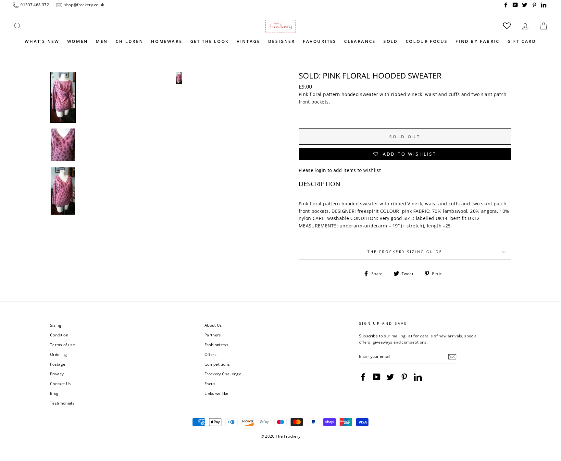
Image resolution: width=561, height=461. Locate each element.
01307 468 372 (34, 4)
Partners (213, 334)
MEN (102, 41)
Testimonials (62, 403)
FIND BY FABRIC (477, 41)
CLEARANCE (359, 41)
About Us (213, 325)
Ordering (58, 354)
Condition (59, 334)
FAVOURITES (319, 41)
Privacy (57, 373)
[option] (179, 171)
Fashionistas (216, 344)
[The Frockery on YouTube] (376, 377)
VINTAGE (248, 41)
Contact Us (60, 383)
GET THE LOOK (209, 41)
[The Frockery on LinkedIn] (418, 377)
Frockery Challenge (223, 373)
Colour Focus (427, 41)
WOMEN (77, 41)
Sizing (55, 325)
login (320, 170)
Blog (54, 393)
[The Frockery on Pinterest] (404, 377)
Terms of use (62, 344)
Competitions (217, 364)
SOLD (390, 41)
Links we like (217, 393)
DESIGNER (281, 41)
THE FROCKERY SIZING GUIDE (405, 251)
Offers (211, 354)
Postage (57, 364)
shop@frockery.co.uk (83, 4)
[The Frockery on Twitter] (390, 377)
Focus (210, 383)
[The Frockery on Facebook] (363, 377)
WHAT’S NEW (42, 41)
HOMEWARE (166, 41)
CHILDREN (129, 41)
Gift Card (521, 41)
